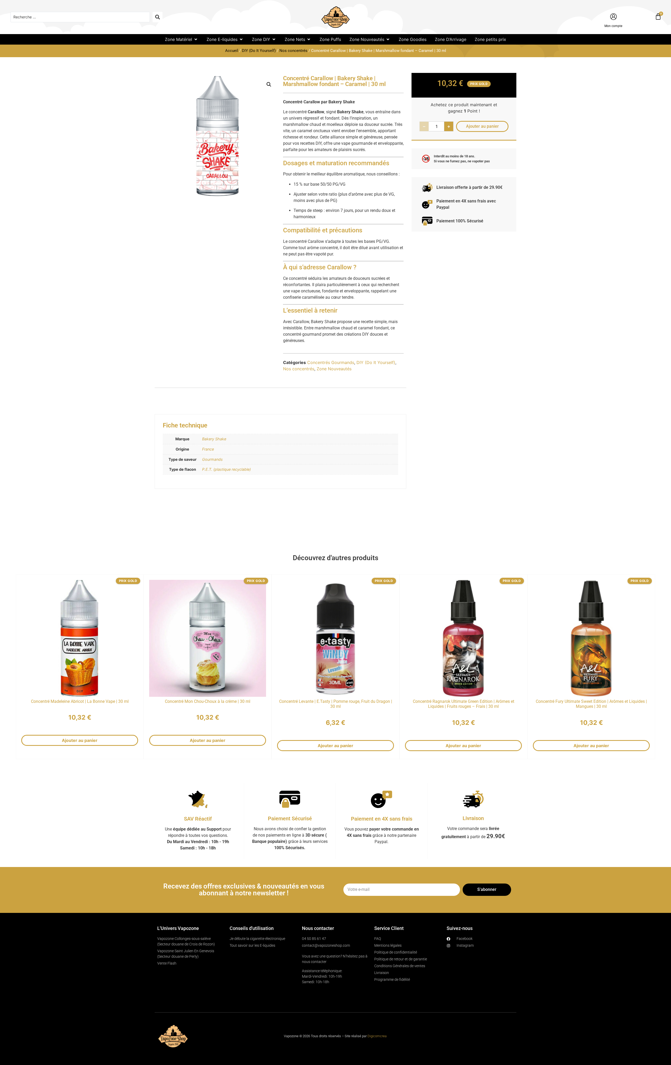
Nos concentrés (293, 50)
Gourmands (212, 459)
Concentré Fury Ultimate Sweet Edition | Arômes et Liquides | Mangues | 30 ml (591, 704)
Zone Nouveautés (334, 368)
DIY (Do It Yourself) (259, 50)
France (208, 449)
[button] (181, 39)
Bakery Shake (214, 439)
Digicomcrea (377, 1036)
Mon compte (613, 26)
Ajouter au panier (80, 740)
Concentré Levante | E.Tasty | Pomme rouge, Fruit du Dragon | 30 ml (335, 704)
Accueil (231, 50)
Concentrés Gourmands (330, 362)
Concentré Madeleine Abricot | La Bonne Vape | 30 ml (80, 701)
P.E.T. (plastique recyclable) (226, 469)
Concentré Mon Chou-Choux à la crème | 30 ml (207, 701)
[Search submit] (158, 17)
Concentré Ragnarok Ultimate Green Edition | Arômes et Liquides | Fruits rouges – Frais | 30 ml (463, 704)
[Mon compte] (613, 16)
